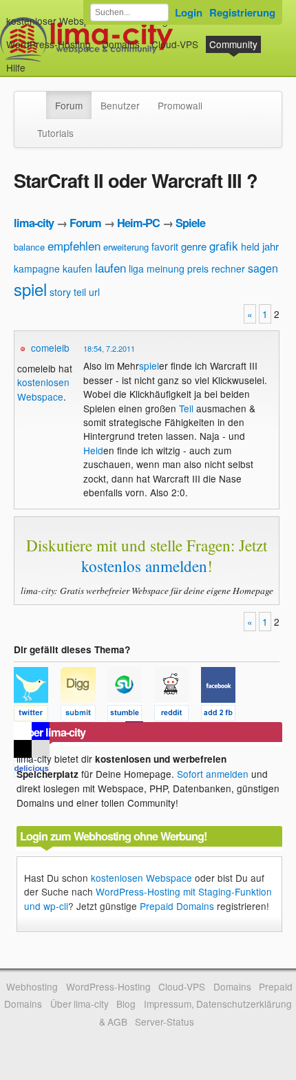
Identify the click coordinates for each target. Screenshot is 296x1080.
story (60, 292)
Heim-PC (138, 223)
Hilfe (15, 67)
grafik (223, 245)
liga (136, 268)
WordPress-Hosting (48, 44)
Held (93, 450)
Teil (186, 408)
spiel (30, 289)
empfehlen (74, 245)
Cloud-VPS (174, 44)
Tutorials (55, 133)
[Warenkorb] (36, 61)
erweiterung (126, 246)
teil (80, 292)
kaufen (77, 268)
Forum (69, 105)
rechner (228, 268)
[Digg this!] (84, 715)
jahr (270, 246)
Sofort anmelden (213, 774)
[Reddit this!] (177, 715)
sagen (263, 268)
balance (29, 246)
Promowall (180, 105)
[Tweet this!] (37, 715)
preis (198, 268)
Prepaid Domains (177, 906)
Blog (126, 1003)
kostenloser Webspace (55, 21)
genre (194, 246)
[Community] (37, 98)
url (94, 292)
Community (233, 44)
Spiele (190, 223)
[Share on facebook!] (223, 715)
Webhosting (32, 986)
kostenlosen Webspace (43, 389)
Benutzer (120, 105)
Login (188, 12)
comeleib (50, 347)
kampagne (37, 268)
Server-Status (164, 1021)
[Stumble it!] (130, 715)
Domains (121, 44)
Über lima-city (79, 1003)
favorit (164, 246)
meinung (165, 268)
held (250, 246)
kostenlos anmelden (144, 565)
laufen (110, 267)
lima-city (34, 223)
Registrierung (242, 12)
